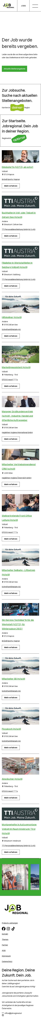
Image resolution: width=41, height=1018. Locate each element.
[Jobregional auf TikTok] (14, 928)
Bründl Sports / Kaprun (11, 179)
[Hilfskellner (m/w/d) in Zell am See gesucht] (20, 304)
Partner (5, 945)
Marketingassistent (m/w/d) (16, 367)
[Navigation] (36, 6)
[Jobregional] (8, 5)
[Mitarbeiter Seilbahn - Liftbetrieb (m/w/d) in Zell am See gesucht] (20, 557)
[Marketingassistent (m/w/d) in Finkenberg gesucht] (20, 354)
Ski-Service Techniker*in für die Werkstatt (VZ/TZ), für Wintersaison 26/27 (18, 624)
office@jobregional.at (13, 1013)
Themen (5, 939)
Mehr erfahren (10, 186)
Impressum (6, 956)
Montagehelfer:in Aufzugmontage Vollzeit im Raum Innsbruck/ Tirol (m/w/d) (19, 829)
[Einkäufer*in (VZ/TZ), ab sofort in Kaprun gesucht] (20, 156)
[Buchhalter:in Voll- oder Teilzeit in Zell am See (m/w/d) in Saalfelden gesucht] (20, 202)
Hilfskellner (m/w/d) (12, 317)
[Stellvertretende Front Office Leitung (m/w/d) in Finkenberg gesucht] (20, 502)
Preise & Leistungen (10, 923)
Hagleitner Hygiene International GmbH (17, 432)
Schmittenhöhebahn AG (11, 329)
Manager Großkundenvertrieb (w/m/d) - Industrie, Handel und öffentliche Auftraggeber (17, 416)
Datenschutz (7, 961)
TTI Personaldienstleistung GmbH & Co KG (18, 229)
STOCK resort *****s (10, 379)
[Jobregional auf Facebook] (4, 928)
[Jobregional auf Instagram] (9, 928)
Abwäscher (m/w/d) (12, 778)
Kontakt (5, 934)
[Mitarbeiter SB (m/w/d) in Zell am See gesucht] (20, 665)
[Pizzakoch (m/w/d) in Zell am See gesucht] (20, 716)
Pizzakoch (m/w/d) (11, 728)
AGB (4, 950)
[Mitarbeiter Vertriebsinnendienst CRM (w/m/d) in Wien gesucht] (20, 454)
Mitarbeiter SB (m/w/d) (13, 678)
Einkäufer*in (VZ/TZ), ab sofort (17, 167)
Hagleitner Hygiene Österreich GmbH (16, 478)
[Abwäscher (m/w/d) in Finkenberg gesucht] (20, 766)
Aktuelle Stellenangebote (14, 69)
